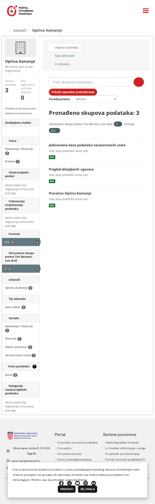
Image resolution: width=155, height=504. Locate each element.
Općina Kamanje (47, 30)
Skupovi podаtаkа (66, 47)
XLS (52, 157)
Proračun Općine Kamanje (70, 193)
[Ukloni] (119, 124)
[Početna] (6, 30)
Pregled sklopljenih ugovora (71, 169)
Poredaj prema (59, 99)
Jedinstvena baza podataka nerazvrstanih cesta (87, 145)
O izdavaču (62, 64)
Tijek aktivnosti (64, 56)
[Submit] (139, 82)
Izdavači (20, 30)
